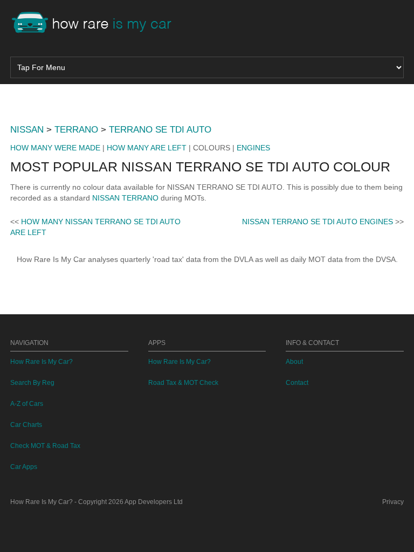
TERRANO (76, 130)
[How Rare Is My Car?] (96, 23)
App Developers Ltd (154, 502)
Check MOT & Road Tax (45, 446)
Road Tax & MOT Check (183, 383)
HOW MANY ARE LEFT (147, 147)
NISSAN (27, 130)
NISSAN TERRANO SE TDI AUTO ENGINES (317, 221)
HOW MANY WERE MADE (55, 147)
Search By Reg (32, 383)
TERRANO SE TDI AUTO (160, 130)
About (294, 361)
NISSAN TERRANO (125, 198)
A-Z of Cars (26, 404)
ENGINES (253, 147)
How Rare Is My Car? (41, 361)
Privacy (393, 502)
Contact (297, 383)
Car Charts (26, 425)
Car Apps (23, 467)
